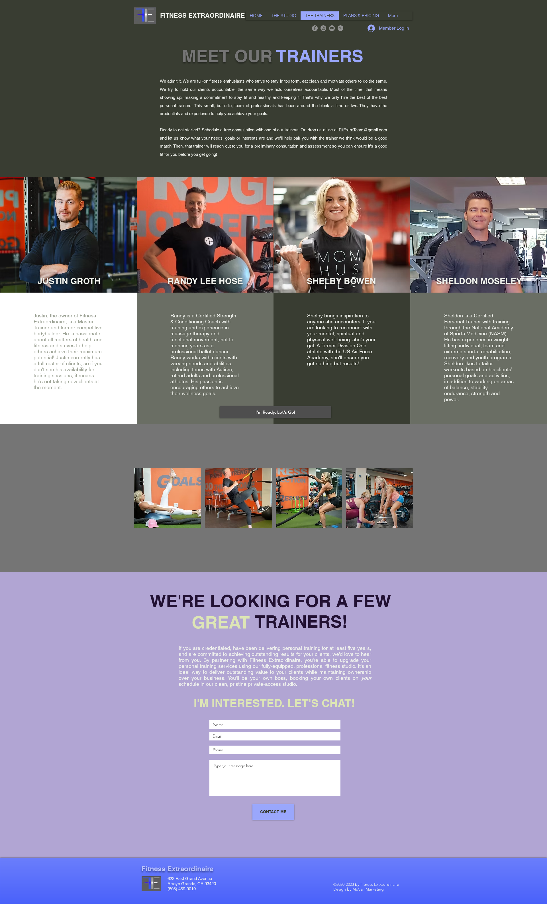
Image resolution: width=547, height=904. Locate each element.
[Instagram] (323, 28)
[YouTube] (332, 28)
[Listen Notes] (340, 28)
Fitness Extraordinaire (177, 869)
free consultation (239, 129)
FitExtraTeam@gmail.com (363, 129)
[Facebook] (315, 28)
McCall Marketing (368, 889)
